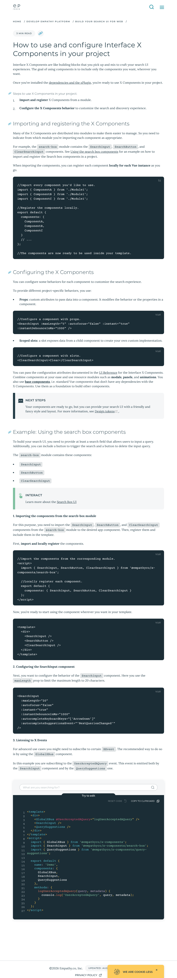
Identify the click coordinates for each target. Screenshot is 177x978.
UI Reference (108, 373)
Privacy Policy (86, 975)
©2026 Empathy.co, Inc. (66, 968)
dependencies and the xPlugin (70, 83)
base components (37, 382)
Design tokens (107, 411)
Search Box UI (66, 502)
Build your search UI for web (99, 21)
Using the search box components (94, 152)
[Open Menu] (162, 7)
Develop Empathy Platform (48, 21)
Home (17, 21)
